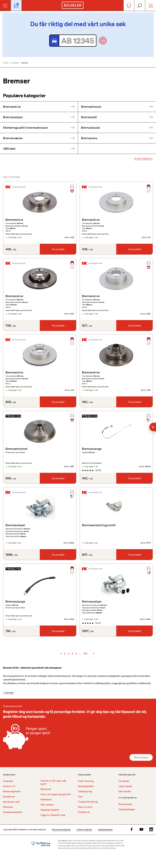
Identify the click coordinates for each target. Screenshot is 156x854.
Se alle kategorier (143, 158)
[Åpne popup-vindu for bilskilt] (16, 5)
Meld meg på (141, 757)
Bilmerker (8, 806)
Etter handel (125, 791)
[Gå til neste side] (93, 653)
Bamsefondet (125, 804)
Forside (6, 63)
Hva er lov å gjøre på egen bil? (56, 794)
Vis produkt (58, 249)
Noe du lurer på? (11, 801)
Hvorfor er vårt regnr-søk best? (53, 782)
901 (85, 653)
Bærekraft (46, 789)
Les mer (9, 692)
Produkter (15, 63)
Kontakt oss (9, 796)
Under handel (125, 786)
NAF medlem (47, 804)
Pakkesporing (85, 791)
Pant (80, 796)
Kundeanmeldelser (12, 812)
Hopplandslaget (127, 809)
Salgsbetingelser (105, 829)
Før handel (124, 781)
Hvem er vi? (9, 786)
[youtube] (141, 829)
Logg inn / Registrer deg (53, 814)
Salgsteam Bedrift (50, 809)
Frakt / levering (86, 781)
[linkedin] (151, 829)
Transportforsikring (88, 801)
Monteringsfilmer (12, 791)
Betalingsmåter (86, 786)
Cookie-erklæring (84, 829)
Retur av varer (85, 806)
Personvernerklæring (61, 829)
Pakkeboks (46, 799)
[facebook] (131, 829)
